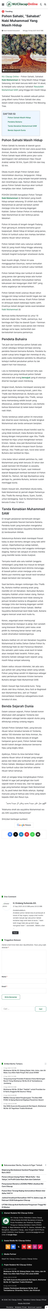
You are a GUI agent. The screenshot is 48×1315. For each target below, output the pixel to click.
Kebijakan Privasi (21, 1307)
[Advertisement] (24, 867)
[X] (15, 834)
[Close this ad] (46, 1307)
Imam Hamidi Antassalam (11, 30)
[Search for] (45, 5)
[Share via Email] (38, 834)
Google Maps (12, 1235)
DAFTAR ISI (9, 113)
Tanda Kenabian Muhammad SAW (22, 126)
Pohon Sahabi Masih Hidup (19, 117)
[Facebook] (10, 834)
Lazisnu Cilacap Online (29, 1259)
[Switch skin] (41, 5)
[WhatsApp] (32, 834)
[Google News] (24, 825)
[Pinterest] (26, 834)
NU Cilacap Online (10, 76)
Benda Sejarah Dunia (17, 130)
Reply (15, 933)
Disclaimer (10, 1307)
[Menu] (3, 5)
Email (4, 986)
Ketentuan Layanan (35, 1307)
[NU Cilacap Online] (22, 4)
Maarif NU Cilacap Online (11, 1259)
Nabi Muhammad (10, 309)
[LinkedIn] (21, 834)
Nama (4, 977)
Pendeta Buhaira (15, 122)
